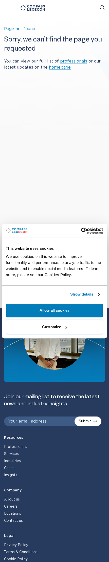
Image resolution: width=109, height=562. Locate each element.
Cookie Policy (16, 559)
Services (11, 454)
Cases (9, 468)
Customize (51, 327)
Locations (12, 513)
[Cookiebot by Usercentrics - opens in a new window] (81, 230)
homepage (60, 67)
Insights (10, 475)
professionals (73, 61)
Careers (10, 506)
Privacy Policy (16, 545)
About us (12, 499)
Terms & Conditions (21, 552)
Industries (12, 461)
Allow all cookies (54, 310)
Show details (81, 294)
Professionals (15, 447)
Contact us (13, 521)
